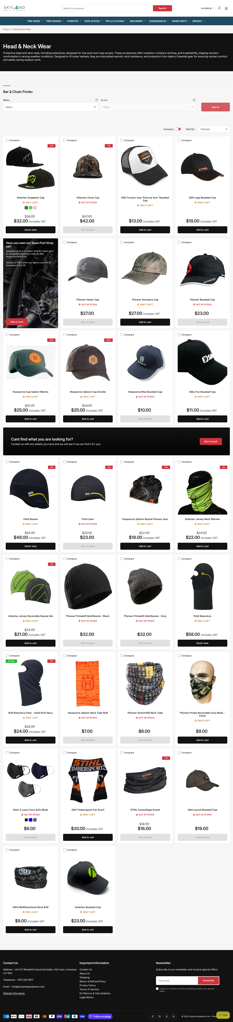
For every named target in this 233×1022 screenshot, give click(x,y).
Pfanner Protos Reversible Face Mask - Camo (202, 714)
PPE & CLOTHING (115, 21)
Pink (35, 207)
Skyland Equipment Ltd (199, 1016)
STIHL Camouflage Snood (145, 809)
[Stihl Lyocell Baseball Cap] (202, 780)
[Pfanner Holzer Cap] (88, 270)
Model (104, 100)
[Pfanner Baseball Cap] (202, 270)
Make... (7, 100)
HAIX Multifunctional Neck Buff (31, 907)
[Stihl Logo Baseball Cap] (202, 168)
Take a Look (16, 321)
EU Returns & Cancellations (95, 993)
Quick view (31, 229)
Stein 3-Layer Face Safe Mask (30, 809)
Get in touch (210, 441)
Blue (30, 820)
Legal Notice (87, 997)
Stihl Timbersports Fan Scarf (87, 809)
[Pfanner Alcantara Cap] (145, 270)
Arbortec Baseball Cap (88, 907)
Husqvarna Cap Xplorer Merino (30, 391)
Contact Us (86, 969)
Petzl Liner (88, 519)
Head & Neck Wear (22, 29)
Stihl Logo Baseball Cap (202, 197)
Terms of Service (89, 989)
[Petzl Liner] (88, 490)
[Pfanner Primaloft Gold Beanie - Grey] (145, 587)
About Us (85, 973)
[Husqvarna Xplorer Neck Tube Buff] (88, 683)
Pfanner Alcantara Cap (145, 299)
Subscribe (208, 980)
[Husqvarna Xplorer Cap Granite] (88, 362)
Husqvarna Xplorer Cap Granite (88, 391)
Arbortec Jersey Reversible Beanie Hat (30, 616)
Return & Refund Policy (93, 981)
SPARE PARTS (179, 21)
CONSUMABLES (157, 21)
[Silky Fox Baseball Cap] (202, 362)
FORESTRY (73, 21)
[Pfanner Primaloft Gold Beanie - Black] (88, 587)
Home (6, 29)
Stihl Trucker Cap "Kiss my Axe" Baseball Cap (145, 199)
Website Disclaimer (14, 993)
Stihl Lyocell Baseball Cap (202, 809)
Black (26, 820)
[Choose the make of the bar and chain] (96, 100)
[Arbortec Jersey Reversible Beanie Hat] (30, 587)
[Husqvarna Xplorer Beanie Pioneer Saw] (145, 490)
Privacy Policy (88, 985)
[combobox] (116, 8)
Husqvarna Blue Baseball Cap (145, 391)
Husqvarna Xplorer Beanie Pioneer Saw (145, 519)
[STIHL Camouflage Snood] (145, 780)
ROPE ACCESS (92, 21)
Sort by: (190, 129)
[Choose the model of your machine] (194, 100)
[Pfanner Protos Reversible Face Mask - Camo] (202, 683)
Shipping (85, 977)
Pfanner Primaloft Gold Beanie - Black (88, 616)
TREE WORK (33, 21)
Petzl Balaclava (202, 616)
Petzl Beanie (30, 519)
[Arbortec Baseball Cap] (88, 878)
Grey (26, 207)
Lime (30, 207)
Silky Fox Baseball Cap (202, 391)
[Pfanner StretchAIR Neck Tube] (145, 683)
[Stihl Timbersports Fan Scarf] (88, 780)
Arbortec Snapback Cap (30, 197)
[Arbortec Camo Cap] (88, 168)
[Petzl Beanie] (30, 490)
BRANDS (197, 21)
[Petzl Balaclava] (202, 587)
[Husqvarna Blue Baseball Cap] (145, 362)
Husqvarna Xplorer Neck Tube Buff (88, 712)
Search (162, 8)
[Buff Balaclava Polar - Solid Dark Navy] (30, 683)
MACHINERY (136, 21)
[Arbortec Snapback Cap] (30, 168)
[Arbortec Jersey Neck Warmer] (202, 490)
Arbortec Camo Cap (88, 197)
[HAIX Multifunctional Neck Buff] (30, 878)
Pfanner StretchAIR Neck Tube (145, 712)
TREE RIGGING (53, 21)
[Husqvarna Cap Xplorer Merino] (30, 362)
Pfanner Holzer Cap (88, 299)
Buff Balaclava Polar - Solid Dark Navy (30, 712)
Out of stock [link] (88, 229)
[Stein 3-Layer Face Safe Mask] (30, 780)
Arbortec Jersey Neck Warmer (202, 519)
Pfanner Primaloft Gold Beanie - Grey (145, 616)
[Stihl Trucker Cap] (145, 168)
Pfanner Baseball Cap (202, 299)
